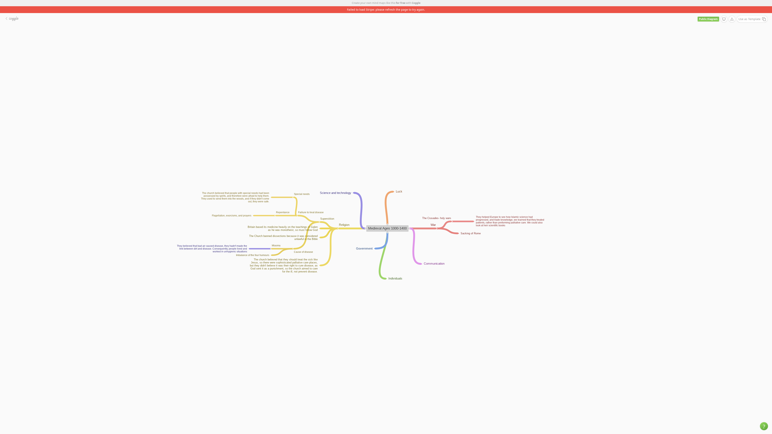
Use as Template (749, 12)
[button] (764, 426)
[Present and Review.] (724, 12)
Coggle (416, 3)
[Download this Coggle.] (732, 12)
